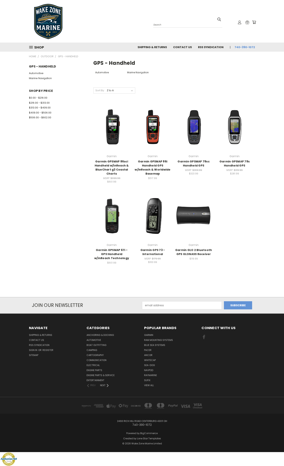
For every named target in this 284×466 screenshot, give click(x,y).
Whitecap (150, 360)
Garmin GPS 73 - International (152, 252)
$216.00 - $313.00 (39, 103)
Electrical (93, 365)
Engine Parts (94, 370)
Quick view (111, 119)
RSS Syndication (211, 47)
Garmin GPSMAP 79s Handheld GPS (234, 163)
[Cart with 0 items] (254, 22)
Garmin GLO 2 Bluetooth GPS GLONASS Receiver (193, 252)
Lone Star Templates (149, 438)
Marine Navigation (40, 78)
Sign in (33, 350)
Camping (92, 350)
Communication (96, 360)
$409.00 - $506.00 (40, 112)
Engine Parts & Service (101, 375)
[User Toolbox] (239, 22)
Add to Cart (111, 134)
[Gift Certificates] (247, 22)
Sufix (147, 380)
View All (149, 385)
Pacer (147, 350)
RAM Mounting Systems (158, 340)
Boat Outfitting (96, 345)
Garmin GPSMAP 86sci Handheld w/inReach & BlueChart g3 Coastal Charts (112, 168)
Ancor (148, 355)
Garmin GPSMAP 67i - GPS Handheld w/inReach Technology (111, 254)
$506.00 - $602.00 (40, 117)
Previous (274, 454)
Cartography (95, 355)
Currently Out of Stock (111, 222)
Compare (110, 127)
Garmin (148, 335)
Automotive (36, 73)
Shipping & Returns (152, 47)
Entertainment (95, 380)
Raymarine (150, 375)
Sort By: (100, 90)
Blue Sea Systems (154, 345)
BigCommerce (149, 433)
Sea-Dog (149, 365)
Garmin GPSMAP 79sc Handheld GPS (194, 163)
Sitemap (33, 355)
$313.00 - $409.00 (40, 107)
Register (48, 350)
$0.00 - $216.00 (38, 98)
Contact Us (182, 47)
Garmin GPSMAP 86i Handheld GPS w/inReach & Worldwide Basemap (152, 168)
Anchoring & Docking (100, 335)
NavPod (148, 370)
